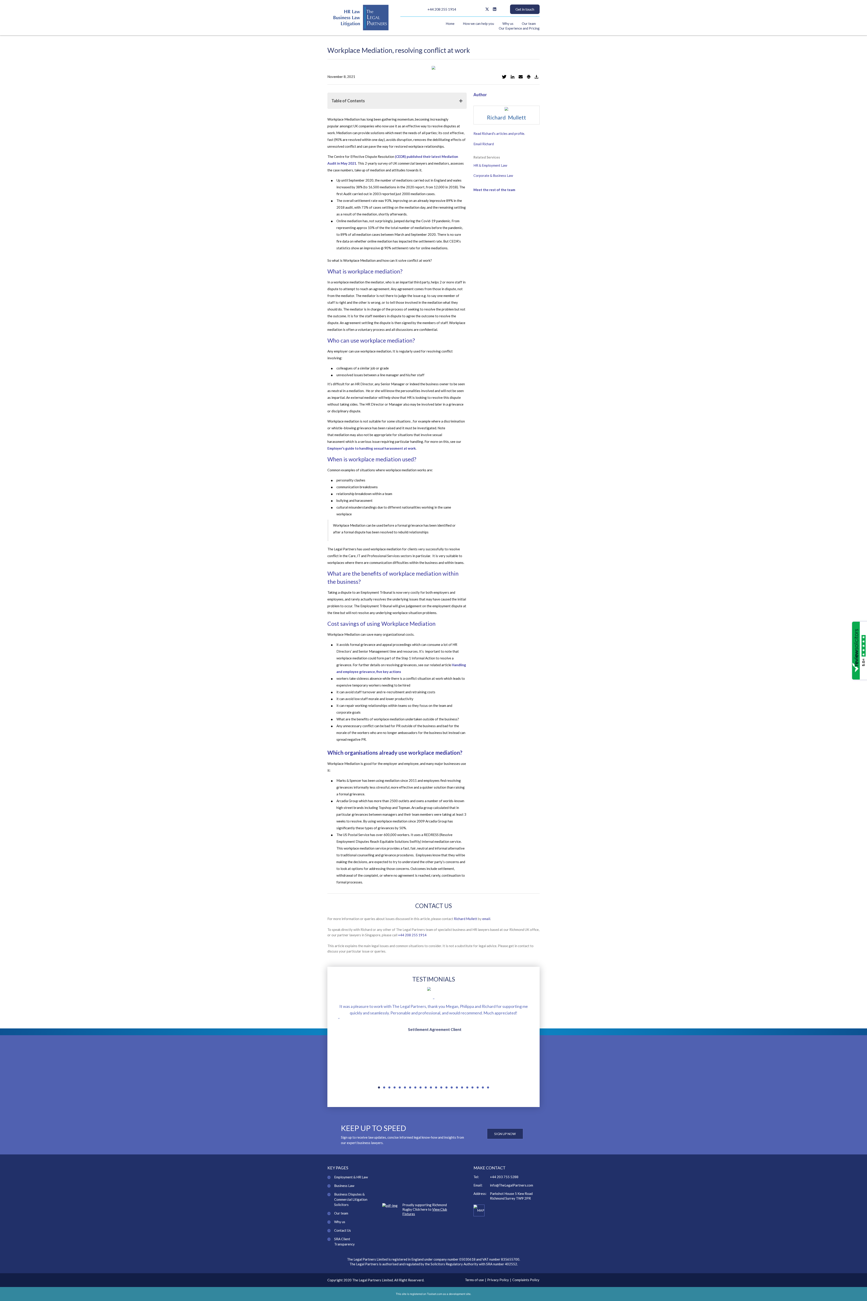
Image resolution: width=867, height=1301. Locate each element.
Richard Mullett (506, 117)
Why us (507, 23)
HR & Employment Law (490, 165)
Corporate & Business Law (493, 175)
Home (450, 23)
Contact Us (342, 1230)
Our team (529, 23)
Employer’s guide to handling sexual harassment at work (371, 448)
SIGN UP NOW (505, 1134)
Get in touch (524, 9)
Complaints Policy (525, 1280)
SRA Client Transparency (344, 1241)
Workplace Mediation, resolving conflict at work (398, 50)
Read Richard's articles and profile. (499, 133)
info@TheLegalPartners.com (511, 1185)
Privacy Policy (498, 1280)
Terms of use (474, 1280)
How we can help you (478, 23)
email (486, 919)
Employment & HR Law (351, 1177)
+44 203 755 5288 (504, 1177)
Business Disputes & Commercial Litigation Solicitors (350, 1199)
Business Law (344, 1186)
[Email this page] (521, 76)
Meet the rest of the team (494, 190)
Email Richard (483, 144)
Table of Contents (348, 100)
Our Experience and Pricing (519, 28)
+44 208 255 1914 (441, 9)
